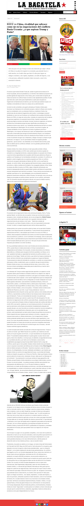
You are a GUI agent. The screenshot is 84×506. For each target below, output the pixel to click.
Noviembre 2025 (64, 363)
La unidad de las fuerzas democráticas (66, 285)
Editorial (25, 12)
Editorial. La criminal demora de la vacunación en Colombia (66, 257)
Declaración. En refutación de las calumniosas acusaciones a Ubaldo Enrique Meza (67, 311)
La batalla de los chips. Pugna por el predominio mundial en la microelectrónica (67, 271)
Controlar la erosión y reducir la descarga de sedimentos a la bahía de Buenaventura (67, 301)
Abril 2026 (63, 358)
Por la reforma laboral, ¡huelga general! (66, 89)
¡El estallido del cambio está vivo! (65, 122)
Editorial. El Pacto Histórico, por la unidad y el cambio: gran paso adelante (67, 254)
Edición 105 (62, 150)
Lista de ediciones (34, 12)
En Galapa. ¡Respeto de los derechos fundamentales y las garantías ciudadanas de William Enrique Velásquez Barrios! (67, 264)
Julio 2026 (63, 354)
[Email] (45, 504)
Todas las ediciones (64, 207)
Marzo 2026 (63, 359)
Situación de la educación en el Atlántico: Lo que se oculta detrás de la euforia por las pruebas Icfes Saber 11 (67, 275)
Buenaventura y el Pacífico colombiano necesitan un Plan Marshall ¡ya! (66, 268)
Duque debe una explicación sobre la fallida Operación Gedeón (66, 260)
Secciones (43, 12)
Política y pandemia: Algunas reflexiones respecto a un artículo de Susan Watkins (67, 328)
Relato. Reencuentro (63, 325)
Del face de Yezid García (64, 298)
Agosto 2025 (63, 366)
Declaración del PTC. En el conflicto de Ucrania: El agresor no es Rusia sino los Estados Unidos (67, 319)
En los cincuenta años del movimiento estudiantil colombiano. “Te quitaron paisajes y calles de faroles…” (66, 280)
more (60, 346)
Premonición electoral (63, 287)
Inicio (10, 12)
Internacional (16, 18)
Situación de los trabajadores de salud (66, 283)
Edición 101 (10, 18)
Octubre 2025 (63, 365)
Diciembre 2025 (64, 362)
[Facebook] (37, 504)
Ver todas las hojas (64, 138)
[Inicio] (42, 6)
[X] (42, 504)
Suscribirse (62, 72)
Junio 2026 (63, 355)
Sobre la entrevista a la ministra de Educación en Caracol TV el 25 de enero (67, 315)
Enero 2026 (63, 361)
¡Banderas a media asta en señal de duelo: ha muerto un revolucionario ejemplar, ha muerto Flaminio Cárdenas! (67, 332)
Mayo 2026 (63, 357)
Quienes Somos (16, 12)
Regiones (50, 12)
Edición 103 (62, 169)
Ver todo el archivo (63, 373)
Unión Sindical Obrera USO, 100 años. (66, 54)
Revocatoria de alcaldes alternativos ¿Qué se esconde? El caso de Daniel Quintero (67, 323)
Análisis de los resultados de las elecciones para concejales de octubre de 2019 (67, 307)
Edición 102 (62, 188)
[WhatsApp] (39, 504)
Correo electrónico (63, 63)
